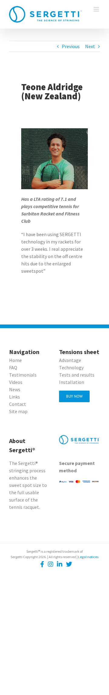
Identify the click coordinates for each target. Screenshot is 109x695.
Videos (15, 382)
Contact (17, 404)
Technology (71, 367)
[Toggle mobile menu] (97, 9)
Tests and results (76, 375)
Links (14, 397)
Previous (71, 46)
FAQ (13, 367)
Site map (18, 411)
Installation (71, 382)
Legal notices (88, 557)
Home (15, 360)
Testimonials (23, 375)
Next (90, 46)
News (14, 389)
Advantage (70, 360)
